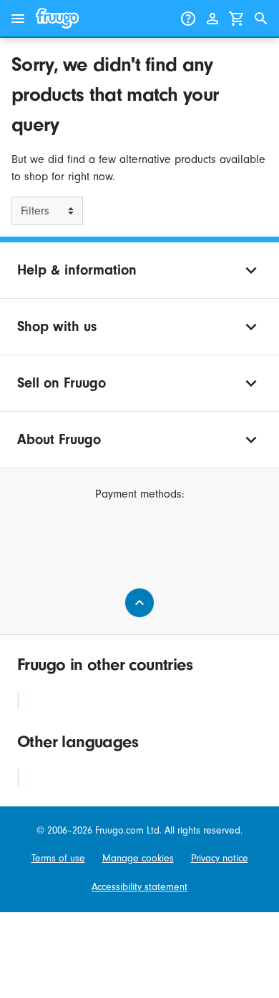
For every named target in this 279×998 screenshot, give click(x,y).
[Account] (212, 18)
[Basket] (237, 18)
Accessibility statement (139, 887)
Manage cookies (138, 858)
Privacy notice (219, 858)
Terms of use (58, 858)
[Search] (261, 18)
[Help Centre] (188, 18)
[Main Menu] (18, 18)
